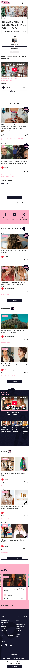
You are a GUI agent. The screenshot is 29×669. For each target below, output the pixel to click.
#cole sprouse (5, 176)
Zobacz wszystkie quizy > (8, 605)
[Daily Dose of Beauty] (5, 3)
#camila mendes (16, 175)
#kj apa (12, 176)
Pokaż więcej (14, 300)
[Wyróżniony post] (26, 109)
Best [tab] (7, 202)
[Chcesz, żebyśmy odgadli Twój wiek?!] (14, 580)
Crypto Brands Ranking (19, 631)
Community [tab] (20, 202)
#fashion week (5, 552)
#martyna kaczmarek (13, 519)
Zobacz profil (14, 48)
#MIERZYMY (14, 78)
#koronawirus (16, 138)
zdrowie (5, 236)
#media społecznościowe (16, 139)
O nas (17, 620)
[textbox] (14, 190)
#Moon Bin (4, 376)
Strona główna (5, 620)
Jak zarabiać (4, 631)
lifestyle (5, 267)
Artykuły (3, 626)
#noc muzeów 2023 (6, 342)
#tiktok (3, 138)
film (4, 146)
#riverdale (4, 175)
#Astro (10, 376)
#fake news (9, 138)
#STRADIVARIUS (5, 78)
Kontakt (18, 634)
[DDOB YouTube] (11, 646)
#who (22, 138)
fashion (5, 458)
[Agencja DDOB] (23, 3)
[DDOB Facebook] (1, 646)
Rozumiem (14, 666)
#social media (5, 139)
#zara (2, 485)
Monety (3, 633)
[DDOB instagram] (6, 646)
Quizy (2, 624)
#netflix (9, 175)
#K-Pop (14, 376)
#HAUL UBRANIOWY (6, 80)
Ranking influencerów (7, 635)
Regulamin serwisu (6, 658)
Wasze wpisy (4, 622)
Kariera (17, 622)
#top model (4, 519)
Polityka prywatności (18, 658)
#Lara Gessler (5, 294)
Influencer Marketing (21, 624)
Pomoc (17, 636)
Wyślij (14, 197)
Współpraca (4, 628)
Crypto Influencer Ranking (20, 627)
